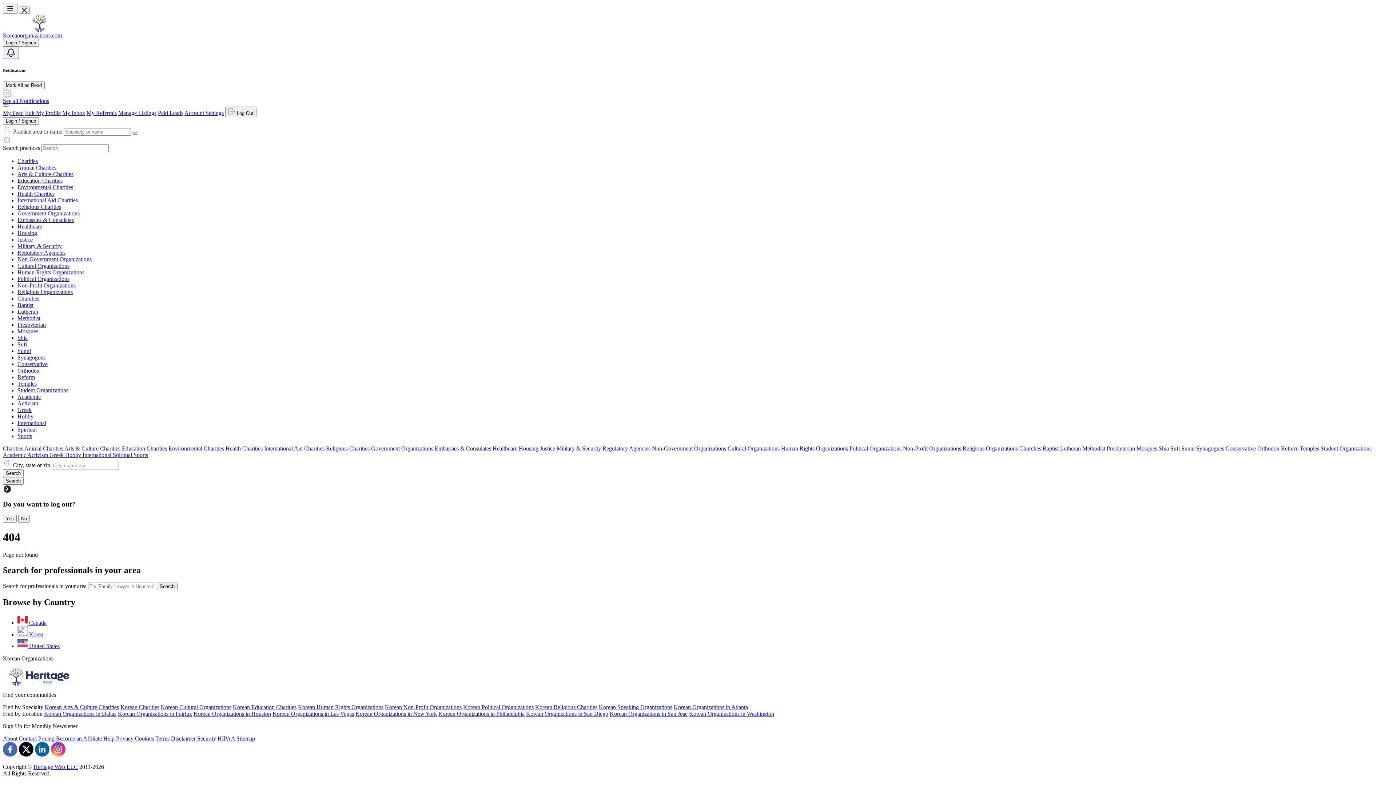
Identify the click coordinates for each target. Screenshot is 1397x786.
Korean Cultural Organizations (196, 707)
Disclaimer (183, 738)
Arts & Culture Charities (45, 174)
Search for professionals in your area (45, 586)
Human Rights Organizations (50, 272)
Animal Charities (36, 167)
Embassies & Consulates (45, 220)
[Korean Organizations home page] (39, 30)
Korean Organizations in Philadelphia (481, 714)
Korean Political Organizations (498, 707)
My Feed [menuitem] (13, 113)
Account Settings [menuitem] (204, 113)
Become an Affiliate (79, 738)
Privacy (125, 738)
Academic (29, 397)
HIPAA (226, 738)
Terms (162, 738)
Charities (27, 161)
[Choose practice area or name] (135, 133)
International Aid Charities (47, 200)
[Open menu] (10, 8)
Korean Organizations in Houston (232, 714)
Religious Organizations (45, 292)
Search (167, 586)
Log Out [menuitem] (244, 113)
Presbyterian (31, 325)
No (24, 518)
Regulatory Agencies (41, 253)
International (31, 423)
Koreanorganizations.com (32, 35)
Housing (27, 233)
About (10, 738)
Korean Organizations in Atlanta (711, 707)
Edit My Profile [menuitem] (43, 113)
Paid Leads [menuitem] (170, 113)
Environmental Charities (45, 187)
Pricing (46, 738)
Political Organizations (43, 279)
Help (109, 738)
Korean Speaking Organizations (635, 707)
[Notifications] (11, 53)
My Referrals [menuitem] (102, 113)
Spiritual (27, 429)
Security (206, 738)
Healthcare (29, 226)
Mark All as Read (24, 85)
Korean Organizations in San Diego (567, 714)
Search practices (21, 148)
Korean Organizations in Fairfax (155, 714)
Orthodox (28, 371)
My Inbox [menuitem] (73, 113)
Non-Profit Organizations (46, 285)
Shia (22, 338)
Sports (24, 436)
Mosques (27, 331)
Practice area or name (37, 131)
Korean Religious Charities (566, 707)
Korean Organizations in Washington (731, 714)
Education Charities (40, 181)
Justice (25, 240)
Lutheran (27, 312)
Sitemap (245, 738)
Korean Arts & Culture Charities (82, 707)
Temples (27, 384)
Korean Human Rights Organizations (340, 707)
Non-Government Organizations (54, 259)
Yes (10, 518)
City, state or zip (31, 465)
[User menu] (6, 105)
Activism (27, 403)
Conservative (32, 364)
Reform (26, 377)
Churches (28, 298)
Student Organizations (42, 390)
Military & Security (39, 246)
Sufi (22, 344)
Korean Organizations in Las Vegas (313, 714)
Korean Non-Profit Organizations (423, 707)
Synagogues (31, 357)
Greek (24, 410)
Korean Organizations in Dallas (80, 714)
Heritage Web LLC (55, 767)
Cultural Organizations (43, 266)
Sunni (24, 351)
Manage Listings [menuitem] (137, 113)
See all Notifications (26, 101)
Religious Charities (39, 207)
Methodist (28, 318)
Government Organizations (48, 213)
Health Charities (36, 194)
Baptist (25, 305)
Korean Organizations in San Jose (649, 714)
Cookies (144, 738)
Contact (28, 738)
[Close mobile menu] (24, 10)
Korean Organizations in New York (396, 714)
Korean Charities (139, 707)
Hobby (25, 416)
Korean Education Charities (264, 707)
